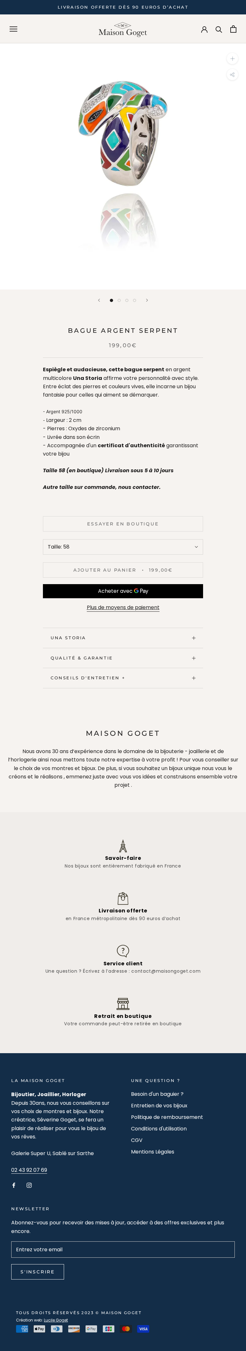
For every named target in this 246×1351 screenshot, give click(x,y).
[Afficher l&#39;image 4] (134, 300)
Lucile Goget (56, 1320)
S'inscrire (37, 1272)
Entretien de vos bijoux (159, 1105)
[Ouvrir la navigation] (13, 29)
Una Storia (68, 637)
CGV (137, 1140)
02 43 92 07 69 (29, 1170)
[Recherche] (219, 29)
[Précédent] (99, 300)
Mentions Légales (152, 1151)
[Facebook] (13, 1185)
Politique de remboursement (167, 1117)
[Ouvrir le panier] (233, 29)
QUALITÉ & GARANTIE (82, 657)
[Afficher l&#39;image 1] (111, 300)
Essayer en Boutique (123, 524)
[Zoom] (232, 58)
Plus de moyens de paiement (123, 607)
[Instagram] (29, 1185)
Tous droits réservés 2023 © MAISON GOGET (79, 1312)
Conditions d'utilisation (159, 1128)
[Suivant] (147, 300)
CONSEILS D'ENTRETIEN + (88, 677)
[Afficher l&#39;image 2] (119, 300)
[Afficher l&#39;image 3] (126, 300)
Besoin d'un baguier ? (157, 1094)
